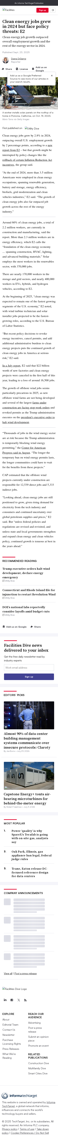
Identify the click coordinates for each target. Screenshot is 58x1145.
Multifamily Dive (37, 1068)
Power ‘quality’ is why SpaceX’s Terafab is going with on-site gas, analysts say (30, 836)
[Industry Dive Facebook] (11, 1000)
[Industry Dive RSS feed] (25, 1000)
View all (8, 973)
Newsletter (8, 1034)
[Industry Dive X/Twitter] (18, 1000)
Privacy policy (10, 1129)
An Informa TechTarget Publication (29, 3)
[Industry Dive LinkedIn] (5, 1000)
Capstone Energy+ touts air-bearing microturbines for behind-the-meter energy (27, 799)
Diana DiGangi (18, 58)
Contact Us (8, 1029)
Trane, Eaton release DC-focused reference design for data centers (30, 872)
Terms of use (27, 1129)
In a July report (11, 365)
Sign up (42, 10)
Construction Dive (38, 1063)
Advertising (34, 1022)
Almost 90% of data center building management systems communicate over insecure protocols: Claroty (27, 740)
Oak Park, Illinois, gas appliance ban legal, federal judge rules (32, 855)
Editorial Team (10, 1024)
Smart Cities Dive (38, 1073)
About (5, 1019)
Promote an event (38, 1045)
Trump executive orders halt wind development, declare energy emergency (26, 573)
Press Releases (10, 1048)
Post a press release (25, 973)
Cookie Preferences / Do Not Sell (30, 1132)
